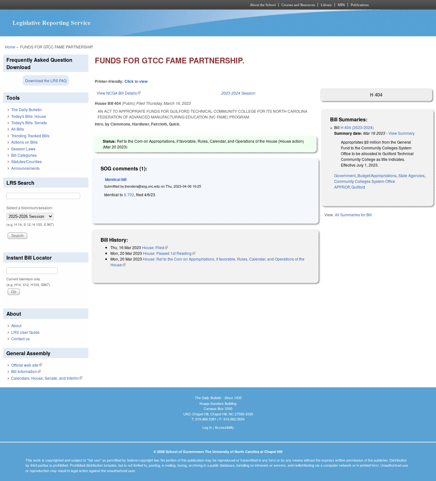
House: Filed (155, 247)
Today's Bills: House (28, 116)
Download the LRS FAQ (45, 80)
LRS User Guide (25, 332)
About (16, 325)
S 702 (129, 194)
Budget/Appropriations (376, 175)
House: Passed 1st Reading (169, 253)
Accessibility (224, 427)
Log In (207, 427)
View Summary (401, 133)
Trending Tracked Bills (30, 135)
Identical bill (115, 179)
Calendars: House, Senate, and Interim (46, 378)
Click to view (135, 81)
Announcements (25, 168)
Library (326, 5)
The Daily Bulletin (26, 109)
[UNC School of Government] (133, 5)
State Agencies (411, 175)
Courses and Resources (298, 5)
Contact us (20, 338)
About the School (263, 5)
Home (10, 46)
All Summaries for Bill (353, 214)
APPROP (342, 187)
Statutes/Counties (26, 161)
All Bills (17, 129)
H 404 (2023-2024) (357, 127)
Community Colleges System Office (364, 181)
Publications (360, 5)
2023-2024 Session (238, 93)
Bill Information (26, 371)
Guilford (358, 187)
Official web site (26, 365)
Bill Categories (24, 155)
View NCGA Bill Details (119, 93)
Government (345, 175)
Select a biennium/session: (29, 207)
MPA (341, 5)
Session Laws (23, 148)
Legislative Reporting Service (51, 22)
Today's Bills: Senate (29, 122)
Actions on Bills (24, 142)
